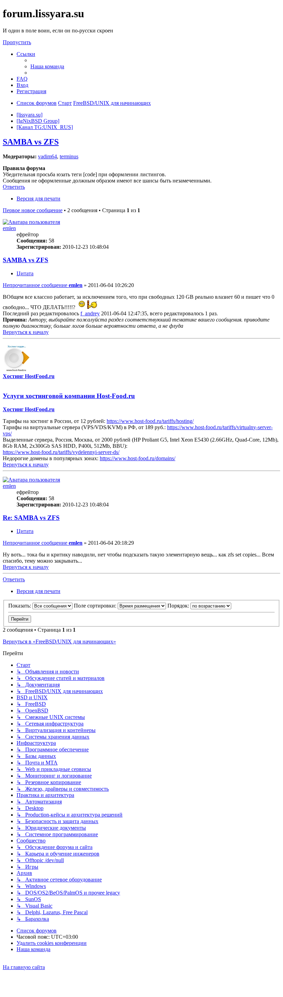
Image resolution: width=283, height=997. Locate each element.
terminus (69, 156)
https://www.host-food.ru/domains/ (137, 458)
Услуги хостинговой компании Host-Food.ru (69, 395)
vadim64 (47, 156)
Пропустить (17, 42)
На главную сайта (24, 967)
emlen (9, 228)
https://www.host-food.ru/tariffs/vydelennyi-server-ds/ (61, 452)
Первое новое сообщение (32, 210)
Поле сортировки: (96, 606)
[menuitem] (47, 66)
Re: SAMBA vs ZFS (31, 517)
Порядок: (179, 606)
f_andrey (90, 313)
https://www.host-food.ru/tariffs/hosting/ (150, 421)
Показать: (20, 606)
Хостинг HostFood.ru (29, 376)
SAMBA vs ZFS (31, 141)
